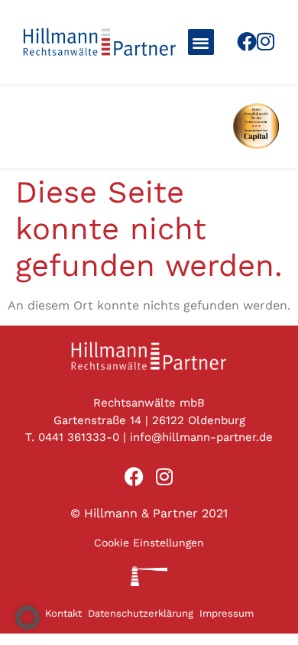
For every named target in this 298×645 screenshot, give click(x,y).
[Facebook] (247, 41)
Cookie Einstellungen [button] (149, 542)
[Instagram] (265, 41)
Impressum (226, 613)
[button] (201, 42)
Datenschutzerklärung (140, 613)
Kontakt (63, 613)
